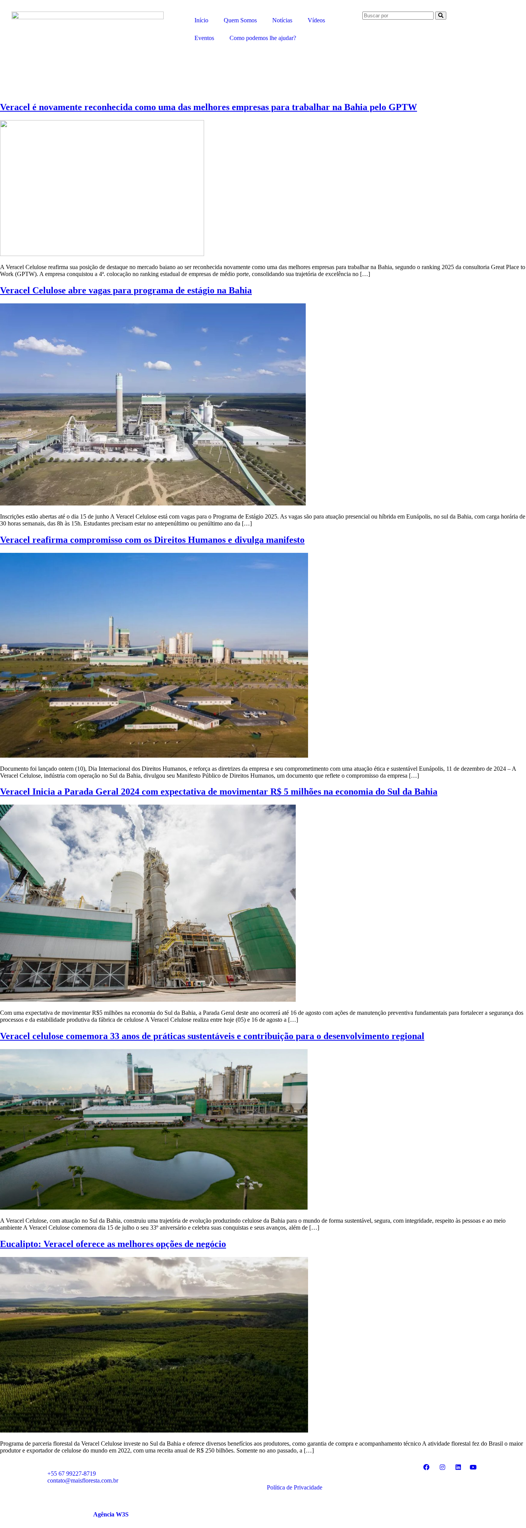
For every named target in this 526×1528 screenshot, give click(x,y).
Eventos (204, 38)
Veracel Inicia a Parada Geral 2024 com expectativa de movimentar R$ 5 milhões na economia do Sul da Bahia (218, 792)
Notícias (282, 20)
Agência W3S (111, 1514)
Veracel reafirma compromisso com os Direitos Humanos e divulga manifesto (152, 540)
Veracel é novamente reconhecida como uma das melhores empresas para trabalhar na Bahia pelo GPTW (208, 107)
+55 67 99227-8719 (71, 1473)
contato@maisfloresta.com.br (82, 1480)
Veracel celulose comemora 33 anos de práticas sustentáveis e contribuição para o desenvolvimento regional (212, 1036)
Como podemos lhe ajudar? (262, 38)
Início (201, 20)
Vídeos (316, 20)
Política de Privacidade (294, 1487)
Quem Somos (240, 20)
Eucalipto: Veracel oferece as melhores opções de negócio (113, 1244)
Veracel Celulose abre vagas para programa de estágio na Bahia (126, 290)
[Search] (440, 16)
